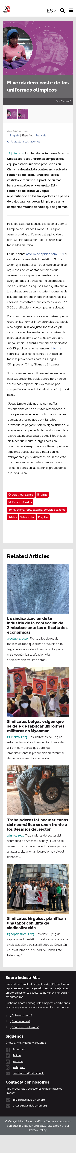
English (14, 135)
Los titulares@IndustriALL (28, 1073)
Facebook (19, 1049)
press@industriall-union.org (30, 1105)
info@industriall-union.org (29, 1099)
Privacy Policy (37, 1130)
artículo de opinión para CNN (45, 254)
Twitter (17, 1055)
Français (41, 135)
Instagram (19, 1067)
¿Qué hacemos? (20, 1021)
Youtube (18, 1061)
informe (56, 348)
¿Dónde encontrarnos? (24, 1027)
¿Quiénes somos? (21, 1015)
